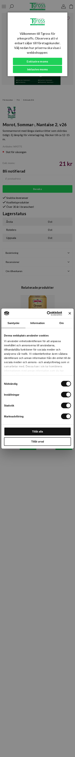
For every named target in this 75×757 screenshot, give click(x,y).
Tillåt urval (37, 441)
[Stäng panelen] (70, 313)
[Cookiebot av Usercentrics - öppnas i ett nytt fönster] (47, 313)
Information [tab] (37, 323)
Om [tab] (61, 323)
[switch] (66, 394)
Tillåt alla (37, 431)
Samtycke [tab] (14, 323)
